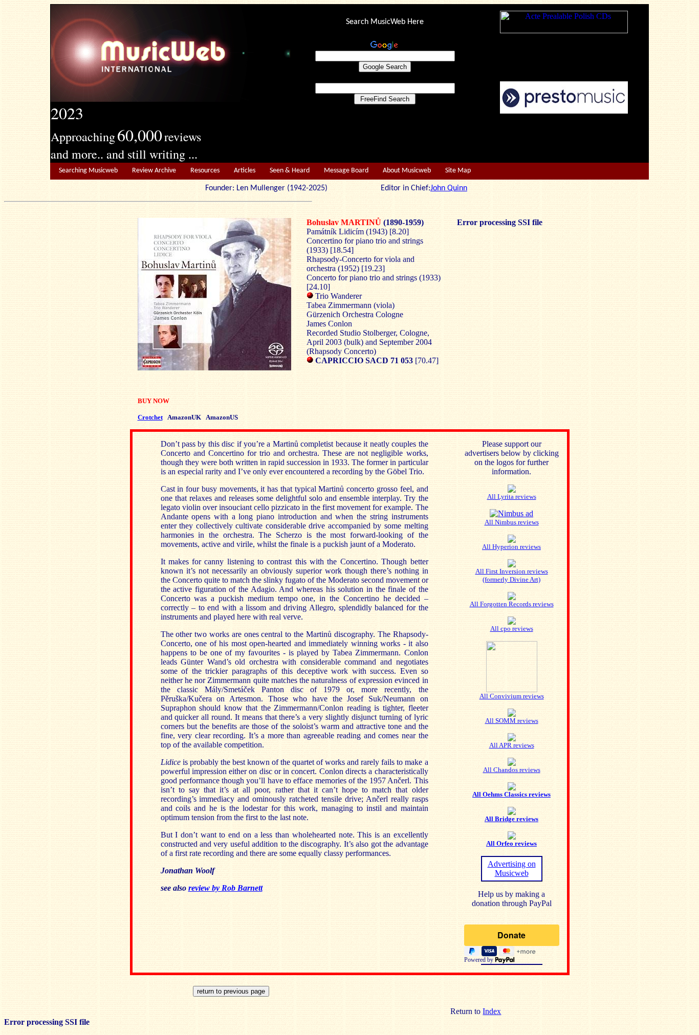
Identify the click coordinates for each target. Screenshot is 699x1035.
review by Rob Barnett (225, 888)
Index (492, 1011)
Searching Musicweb (88, 170)
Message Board (346, 170)
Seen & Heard (290, 170)
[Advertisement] (469, 138)
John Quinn (448, 188)
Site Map (458, 170)
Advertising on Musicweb (512, 868)
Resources (205, 170)
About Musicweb (407, 170)
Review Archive (154, 170)
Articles (244, 170)
